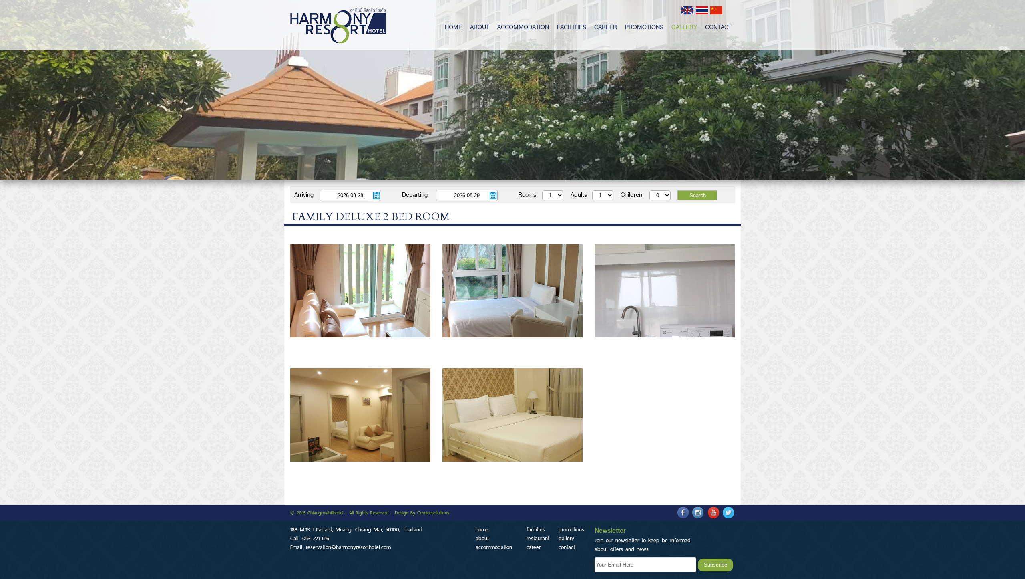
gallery (684, 27)
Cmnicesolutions (433, 513)
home (453, 27)
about (479, 27)
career (605, 27)
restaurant (538, 538)
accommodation (523, 27)
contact (718, 27)
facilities (571, 27)
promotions (644, 27)
